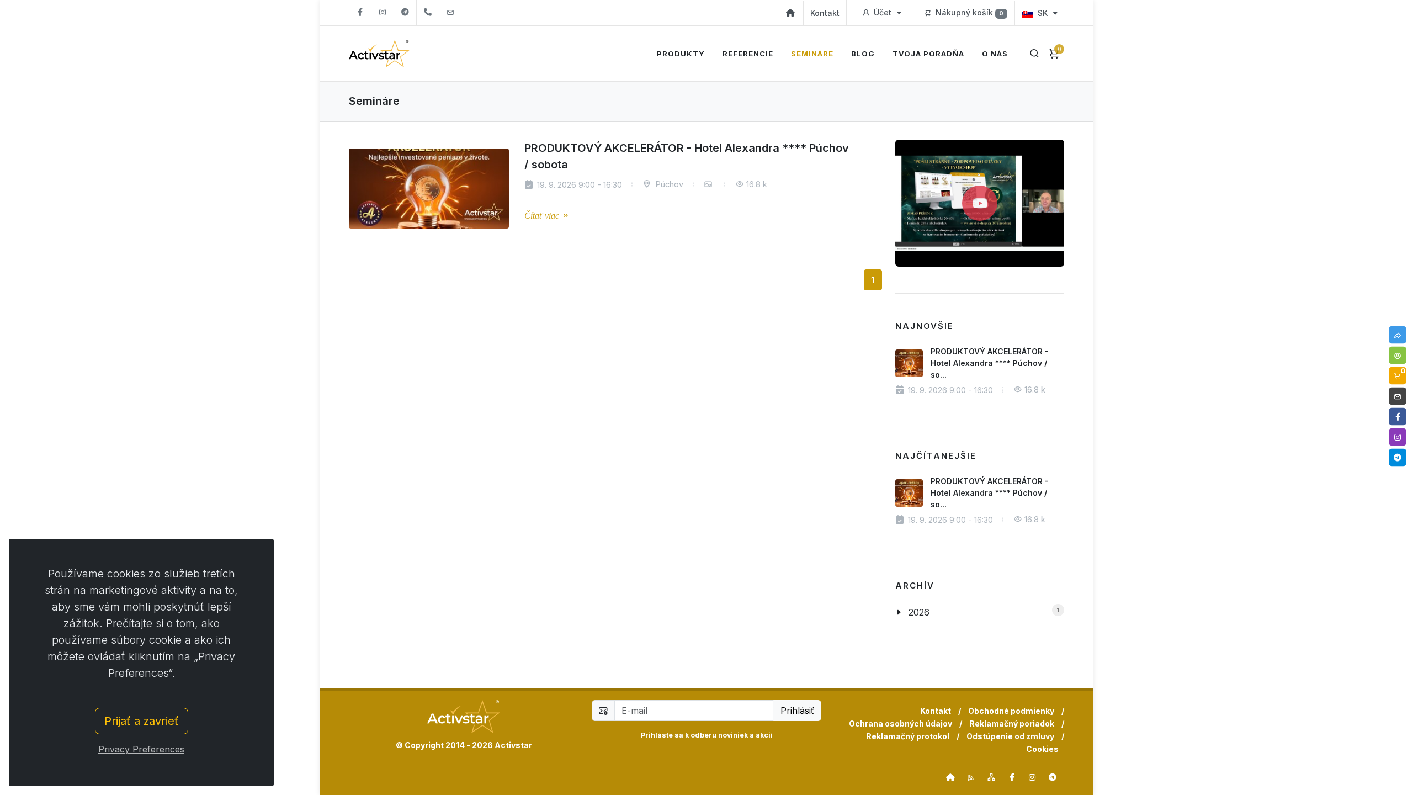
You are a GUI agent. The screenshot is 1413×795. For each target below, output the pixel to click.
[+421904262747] (428, 12)
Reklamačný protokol (907, 736)
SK (1042, 13)
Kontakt (825, 13)
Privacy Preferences (141, 749)
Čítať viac (542, 215)
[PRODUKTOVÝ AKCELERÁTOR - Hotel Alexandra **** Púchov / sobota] (429, 189)
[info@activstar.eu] (450, 12)
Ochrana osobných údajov (900, 723)
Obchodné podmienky (1011, 711)
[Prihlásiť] (1397, 355)
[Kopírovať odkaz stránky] (1397, 335)
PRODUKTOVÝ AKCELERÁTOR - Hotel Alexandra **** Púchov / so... (990, 363)
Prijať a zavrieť (141, 721)
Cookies (1042, 749)
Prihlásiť (797, 710)
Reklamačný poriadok (1011, 723)
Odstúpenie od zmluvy (1010, 736)
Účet (883, 12)
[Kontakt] (1397, 396)
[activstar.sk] (950, 777)
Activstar (513, 745)
